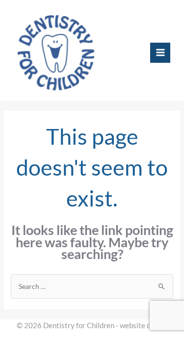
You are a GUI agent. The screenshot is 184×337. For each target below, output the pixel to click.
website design (144, 325)
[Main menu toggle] (160, 53)
